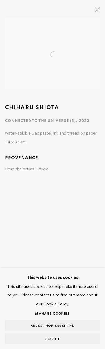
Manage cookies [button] (52, 313)
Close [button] (96, 11)
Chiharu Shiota (32, 107)
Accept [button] (52, 339)
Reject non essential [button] (53, 325)
